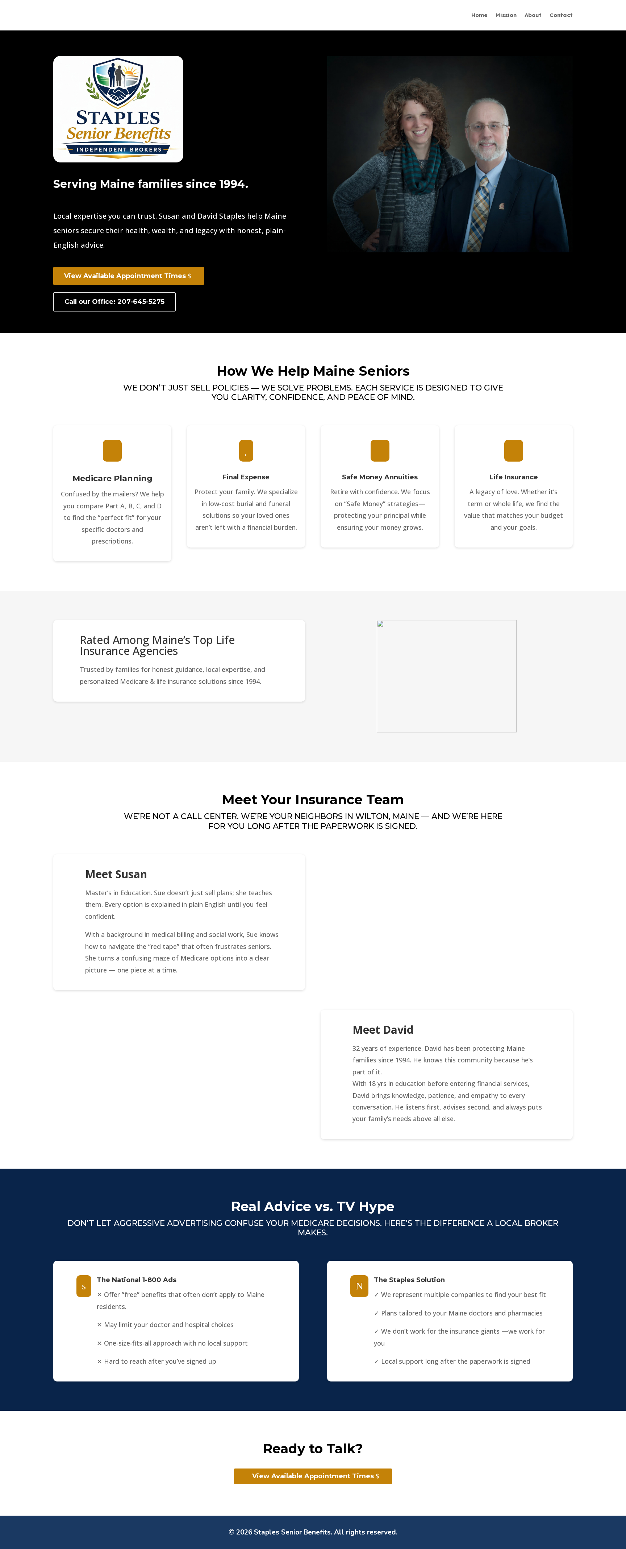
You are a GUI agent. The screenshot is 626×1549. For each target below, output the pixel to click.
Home (479, 15)
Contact (561, 15)
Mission (506, 15)
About (533, 15)
